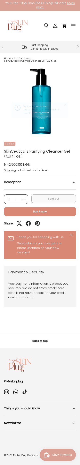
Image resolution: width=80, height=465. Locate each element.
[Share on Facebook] (28, 223)
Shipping (10, 170)
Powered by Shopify (38, 455)
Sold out (53, 199)
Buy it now (40, 211)
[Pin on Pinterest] (37, 223)
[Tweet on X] (19, 223)
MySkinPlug (19, 455)
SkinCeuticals (22, 58)
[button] (64, 25)
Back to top (40, 341)
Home (7, 58)
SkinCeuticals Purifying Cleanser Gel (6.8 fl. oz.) (30, 61)
